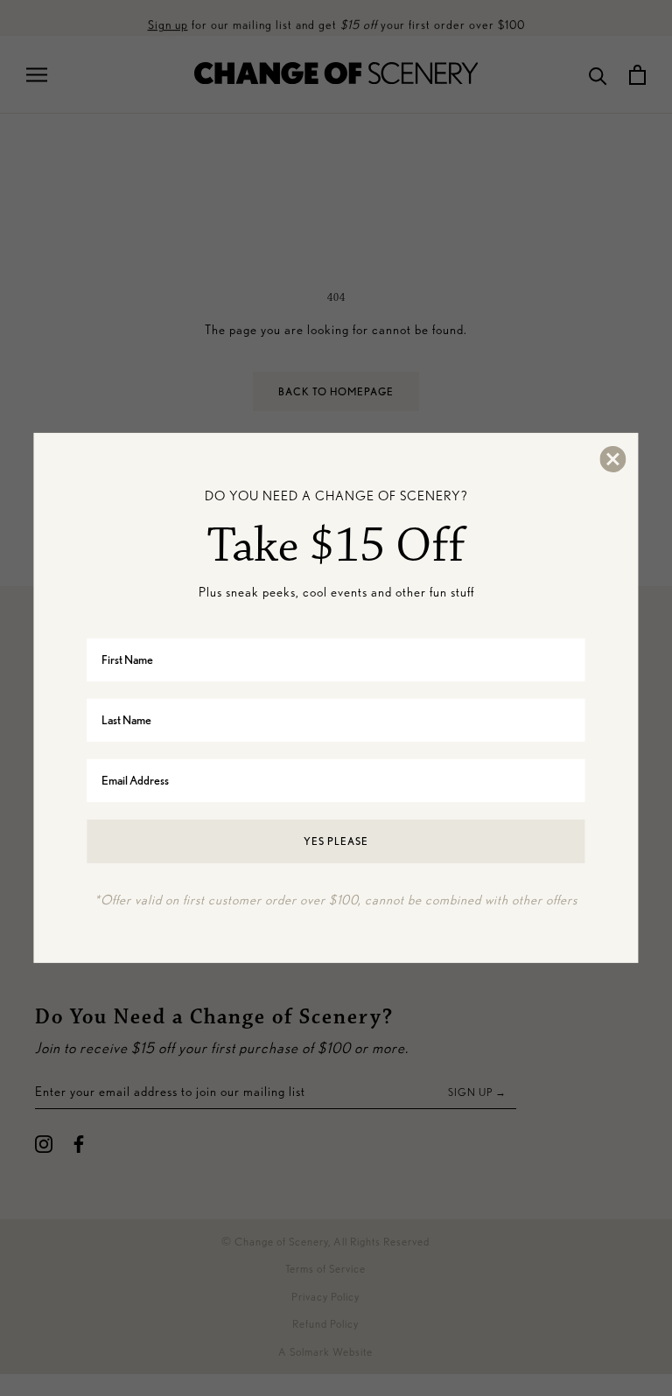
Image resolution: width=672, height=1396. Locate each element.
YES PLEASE (336, 840)
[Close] (612, 459)
